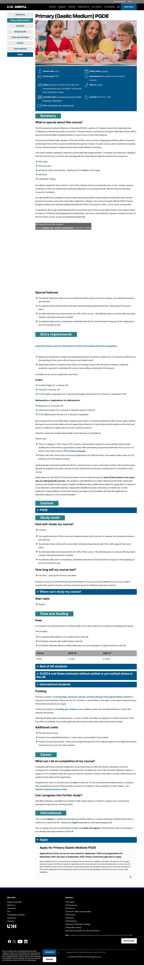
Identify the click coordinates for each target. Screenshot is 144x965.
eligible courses (79, 823)
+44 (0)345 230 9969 (75, 957)
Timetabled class (55, 105)
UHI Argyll (69, 902)
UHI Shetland (70, 921)
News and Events (14, 902)
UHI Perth (69, 918)
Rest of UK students (51, 666)
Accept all (49, 952)
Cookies (10, 921)
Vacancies (11, 908)
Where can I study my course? (58, 591)
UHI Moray (70, 908)
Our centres (97, 7)
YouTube (20, 941)
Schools (72, 7)
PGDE (42, 510)
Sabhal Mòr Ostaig (73, 927)
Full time (104, 71)
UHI (66, 935)
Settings (49, 959)
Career (20, 43)
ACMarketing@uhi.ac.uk (92, 957)
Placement (47, 101)
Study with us (83, 7)
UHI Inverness (71, 905)
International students (53, 684)
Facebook (9, 941)
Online (78, 97)
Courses (52, 7)
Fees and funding (20, 37)
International (20, 49)
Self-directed (68, 105)
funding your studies (66, 709)
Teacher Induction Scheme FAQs (51, 790)
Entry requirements (20, 20)
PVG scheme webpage (75, 451)
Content (20, 26)
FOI (8, 912)
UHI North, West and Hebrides (78, 912)
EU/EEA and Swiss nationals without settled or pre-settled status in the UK (84, 675)
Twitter (14, 941)
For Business (109, 7)
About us (11, 905)
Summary (20, 15)
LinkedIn (26, 941)
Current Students (119, 1)
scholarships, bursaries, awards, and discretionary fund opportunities (88, 697)
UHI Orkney (70, 915)
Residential (57, 101)
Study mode (20, 32)
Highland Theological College (77, 924)
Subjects (62, 7)
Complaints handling (16, 915)
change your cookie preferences (58, 228)
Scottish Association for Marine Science (82, 931)
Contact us (11, 918)
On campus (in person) (66, 97)
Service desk (129, 941)
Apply (20, 54)
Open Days (128, 7)
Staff (130, 1)
